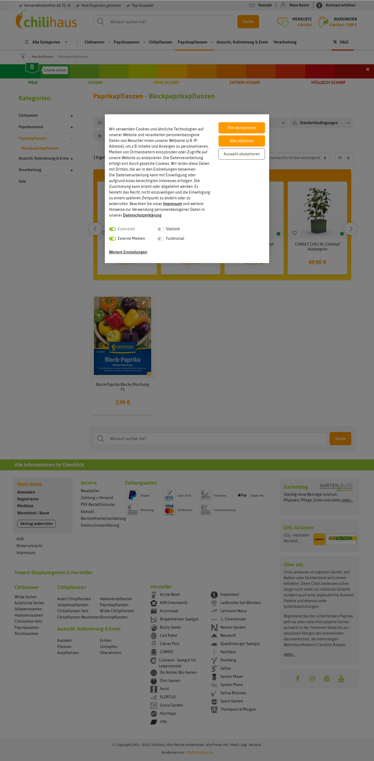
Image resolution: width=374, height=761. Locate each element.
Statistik (173, 229)
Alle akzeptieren (242, 128)
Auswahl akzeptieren (242, 154)
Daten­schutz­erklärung (142, 215)
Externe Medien (131, 238)
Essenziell (126, 229)
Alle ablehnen (242, 141)
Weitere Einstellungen (128, 252)
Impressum (172, 204)
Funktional (175, 238)
